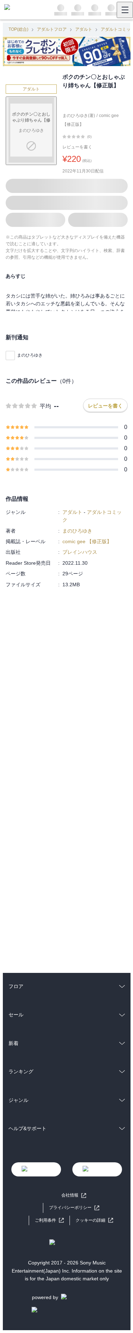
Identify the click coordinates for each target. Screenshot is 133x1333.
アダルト (83, 29)
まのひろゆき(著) (78, 115)
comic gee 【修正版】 (87, 541)
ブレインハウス (79, 552)
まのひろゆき (30, 355)
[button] (94, 1220)
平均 (45, 406)
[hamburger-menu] (125, 10)
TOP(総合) (18, 29)
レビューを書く (77, 147)
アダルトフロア (52, 29)
